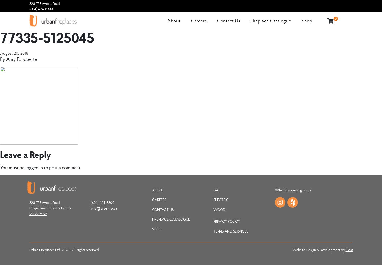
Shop (307, 21)
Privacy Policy (226, 221)
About (174, 21)
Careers (199, 21)
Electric (221, 199)
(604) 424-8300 (41, 8)
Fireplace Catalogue (271, 21)
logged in (34, 167)
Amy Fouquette (21, 59)
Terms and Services (230, 231)
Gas (216, 190)
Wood (219, 209)
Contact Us (228, 21)
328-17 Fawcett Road (44, 3)
